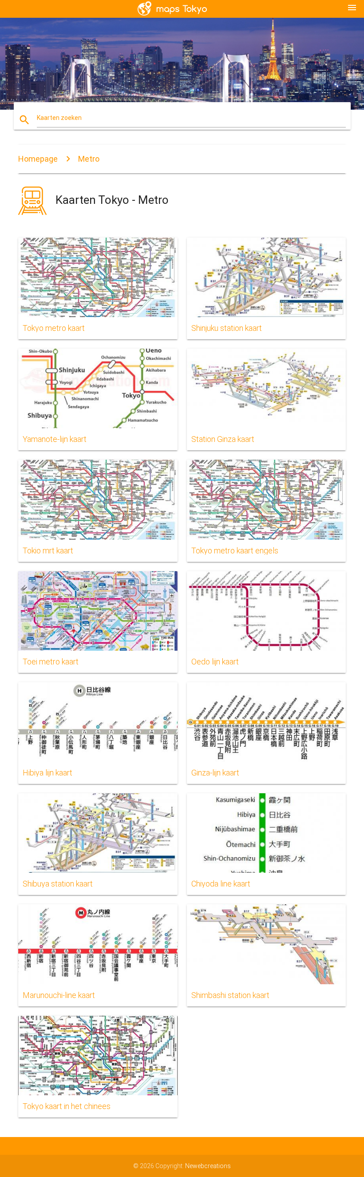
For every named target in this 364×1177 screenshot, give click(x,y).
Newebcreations (208, 1165)
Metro (88, 158)
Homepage (38, 158)
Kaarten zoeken (59, 117)
